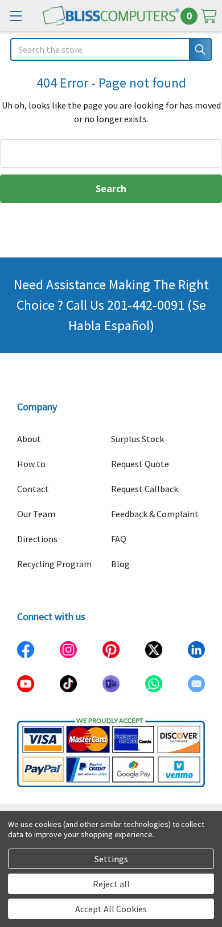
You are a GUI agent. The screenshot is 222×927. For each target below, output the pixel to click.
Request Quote (140, 463)
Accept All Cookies (111, 908)
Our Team (36, 513)
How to (31, 463)
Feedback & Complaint (155, 513)
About (29, 438)
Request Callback (144, 488)
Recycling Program (54, 563)
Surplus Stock (137, 438)
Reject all (111, 883)
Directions (37, 538)
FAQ (118, 538)
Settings (111, 858)
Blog (120, 563)
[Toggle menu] (15, 15)
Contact (33, 488)
